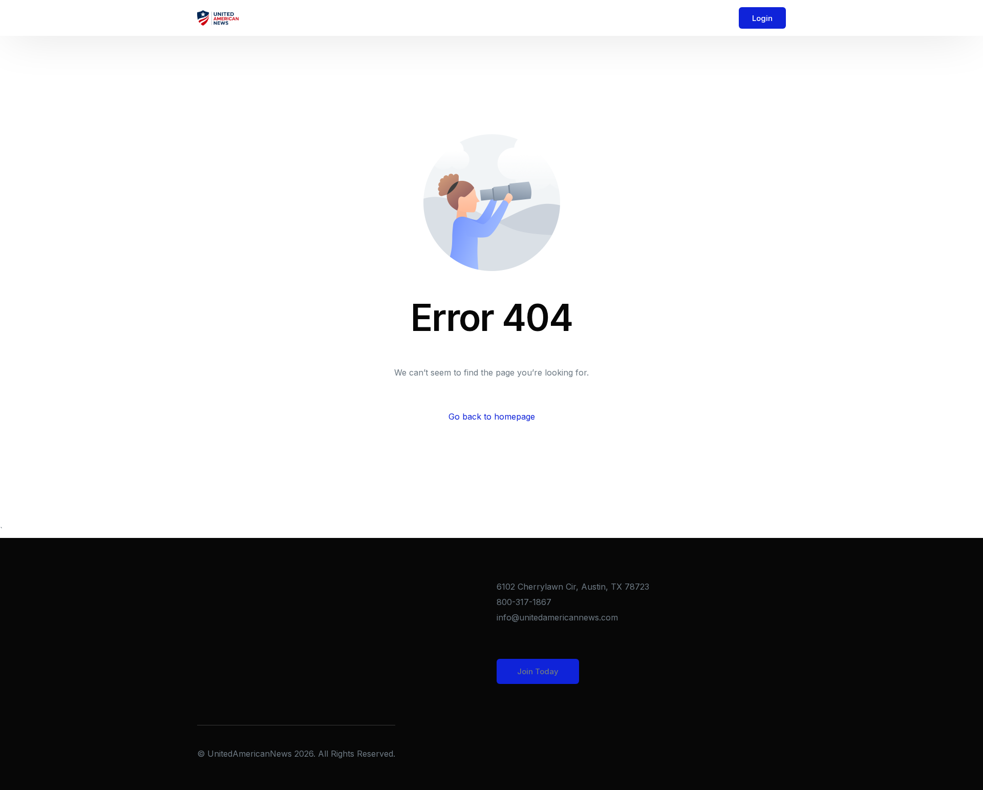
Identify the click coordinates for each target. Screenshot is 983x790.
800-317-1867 (524, 602)
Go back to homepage (491, 416)
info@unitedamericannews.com (557, 617)
